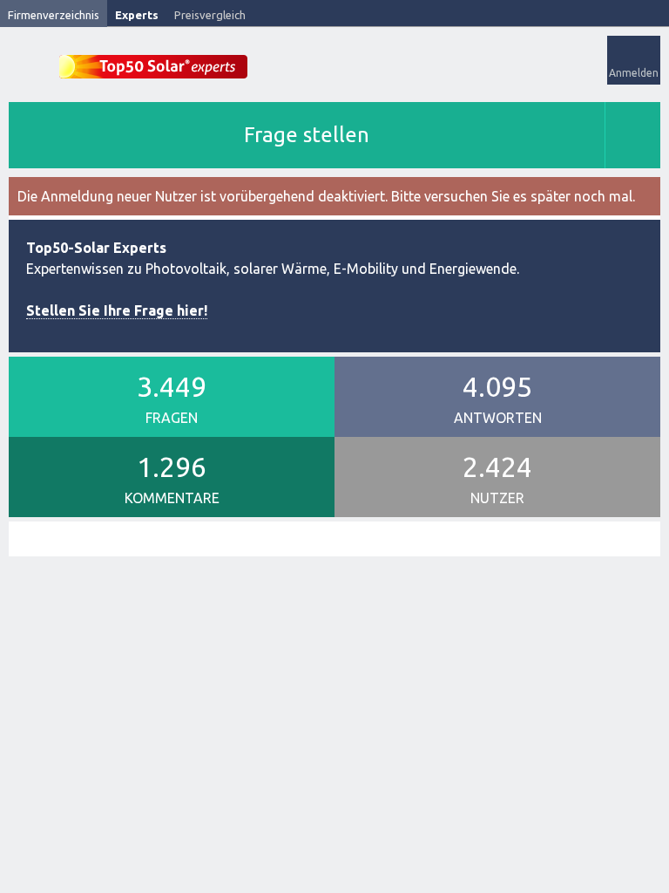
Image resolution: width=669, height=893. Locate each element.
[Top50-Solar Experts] (153, 57)
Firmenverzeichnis (53, 15)
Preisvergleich (210, 15)
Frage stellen (306, 135)
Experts (137, 15)
